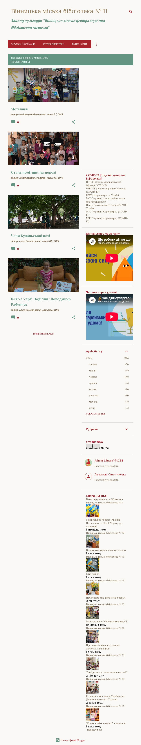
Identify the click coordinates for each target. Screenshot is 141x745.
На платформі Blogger (73, 740)
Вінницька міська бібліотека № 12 (105, 532)
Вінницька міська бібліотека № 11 (59, 11)
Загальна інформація (23, 44)
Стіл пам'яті (93, 573)
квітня (92, 389)
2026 (89, 358)
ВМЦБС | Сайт (79, 44)
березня (93, 395)
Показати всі (94, 729)
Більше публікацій (43, 334)
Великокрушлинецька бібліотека (104, 499)
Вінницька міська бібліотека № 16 (105, 628)
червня (93, 376)
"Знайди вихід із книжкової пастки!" (106, 672)
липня (92, 370)
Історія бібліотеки (53, 44)
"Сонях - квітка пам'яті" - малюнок (106, 723)
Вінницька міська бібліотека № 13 (105, 556)
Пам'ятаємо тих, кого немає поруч (105, 597)
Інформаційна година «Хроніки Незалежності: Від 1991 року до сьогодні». (104, 523)
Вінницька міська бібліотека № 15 (105, 604)
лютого (93, 401)
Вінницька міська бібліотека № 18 (105, 678)
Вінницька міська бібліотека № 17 (105, 655)
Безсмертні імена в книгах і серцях (106, 550)
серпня (93, 364)
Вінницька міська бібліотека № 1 (104, 502)
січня (92, 407)
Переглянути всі (20, 62)
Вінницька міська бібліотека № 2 (105, 706)
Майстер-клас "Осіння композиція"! (106, 621)
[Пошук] (131, 11)
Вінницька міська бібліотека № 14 (105, 580)
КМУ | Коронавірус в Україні (102, 195)
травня (93, 383)
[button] (73, 122)
